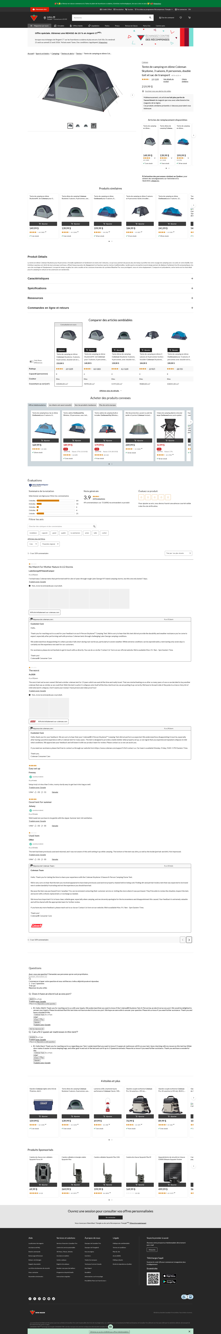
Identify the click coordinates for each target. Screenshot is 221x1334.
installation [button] (33, 533)
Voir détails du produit (168, 80)
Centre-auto (160, 26)
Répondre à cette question (46, 1004)
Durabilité (88, 1272)
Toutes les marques (91, 1260)
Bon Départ (88, 1268)
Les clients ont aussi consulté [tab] (60, 405)
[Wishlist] (181, 17)
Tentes (79, 53)
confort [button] (104, 533)
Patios (107, 26)
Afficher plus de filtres (36, 539)
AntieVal (32, 1037)
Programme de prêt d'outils (65, 1272)
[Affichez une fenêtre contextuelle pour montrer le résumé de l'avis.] (155, 158)
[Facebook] (30, 1298)
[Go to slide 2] (78, 126)
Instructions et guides (63, 1276)
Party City (146, 26)
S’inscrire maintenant (138, 1223)
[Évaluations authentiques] (39, 485)
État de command (167, 18)
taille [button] (95, 533)
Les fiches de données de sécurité (39, 1268)
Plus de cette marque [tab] (107, 405)
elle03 (32, 999)
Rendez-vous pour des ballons (66, 1268)
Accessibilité (117, 1256)
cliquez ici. (155, 181)
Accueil (31, 53)
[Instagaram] (39, 1298)
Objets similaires (185, 80)
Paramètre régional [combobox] (48, 544)
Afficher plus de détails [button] (109, 391)
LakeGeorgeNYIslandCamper (41, 571)
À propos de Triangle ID (92, 1247)
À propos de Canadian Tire (93, 1243)
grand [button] (54, 533)
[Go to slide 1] (70, 126)
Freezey (32, 773)
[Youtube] (44, 1298)
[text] (43, 232)
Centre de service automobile (66, 1247)
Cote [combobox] (31, 544)
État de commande (34, 1252)
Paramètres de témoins (36, 1276)
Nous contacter (33, 1272)
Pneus (117, 26)
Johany (32, 806)
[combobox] (181, 553)
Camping (55, 53)
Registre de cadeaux (63, 1264)
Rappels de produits (35, 1264)
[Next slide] (194, 135)
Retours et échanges (35, 1260)
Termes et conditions (119, 1247)
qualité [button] (63, 533)
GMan (31, 840)
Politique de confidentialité (121, 1243)
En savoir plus (152, 1268)
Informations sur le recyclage (94, 1276)
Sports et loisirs (42, 53)
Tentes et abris (67, 53)
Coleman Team (39, 1015)
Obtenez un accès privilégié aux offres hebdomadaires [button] (109, 1332)
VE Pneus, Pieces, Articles (65, 1252)
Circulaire (60, 26)
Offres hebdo (78, 26)
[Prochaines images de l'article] (132, 95)
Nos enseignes (89, 1252)
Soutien (130, 9)
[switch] (32, 361)
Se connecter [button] (182, 9)
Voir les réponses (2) (36, 1029)
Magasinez (157, 3)
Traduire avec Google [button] (37, 1001)
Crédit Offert (107, 9)
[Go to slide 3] (86, 126)
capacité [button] (44, 533)
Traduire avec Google (37, 582)
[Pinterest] (48, 1298)
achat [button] (87, 533)
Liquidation (95, 26)
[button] (150, 17)
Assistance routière (63, 1256)
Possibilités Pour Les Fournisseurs (95, 1281)
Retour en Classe (131, 26)
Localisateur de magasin (36, 1243)
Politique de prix (118, 1260)
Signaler (55, 792)
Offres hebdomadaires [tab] (37, 405)
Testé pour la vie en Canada (93, 1264)
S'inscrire (152, 1250)
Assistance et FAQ (34, 1247)
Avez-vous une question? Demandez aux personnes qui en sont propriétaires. (58, 974)
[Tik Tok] (53, 1298)
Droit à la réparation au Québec (122, 1264)
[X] (34, 1298)
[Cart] (189, 17)
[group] (76, 448)
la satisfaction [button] (75, 533)
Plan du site (116, 1252)
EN (190, 9)
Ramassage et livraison (36, 1256)
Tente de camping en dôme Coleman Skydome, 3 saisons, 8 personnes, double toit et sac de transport (166, 71)
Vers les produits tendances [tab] (85, 405)
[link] (151, 79)
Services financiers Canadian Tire (67, 1243)
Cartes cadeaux (61, 1260)
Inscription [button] (120, 9)
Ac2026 (32, 675)
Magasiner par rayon (41, 26)
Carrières (88, 1256)
